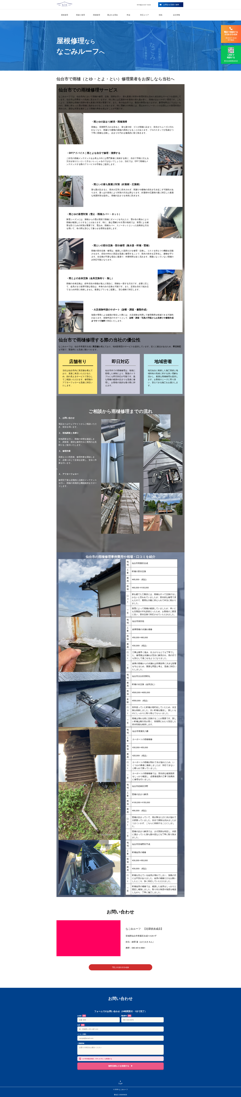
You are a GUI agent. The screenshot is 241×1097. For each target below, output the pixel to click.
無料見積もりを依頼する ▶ (120, 1065)
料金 (128, 15)
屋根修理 (64, 15)
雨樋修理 (96, 15)
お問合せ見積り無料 (171, 4)
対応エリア (144, 15)
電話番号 (126, 1016)
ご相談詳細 (80, 1043)
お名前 (81, 1016)
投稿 (160, 15)
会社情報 (176, 15)
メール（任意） (82, 1034)
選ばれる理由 (112, 15)
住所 (80, 1025)
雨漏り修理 (80, 15)
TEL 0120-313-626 (120, 967)
